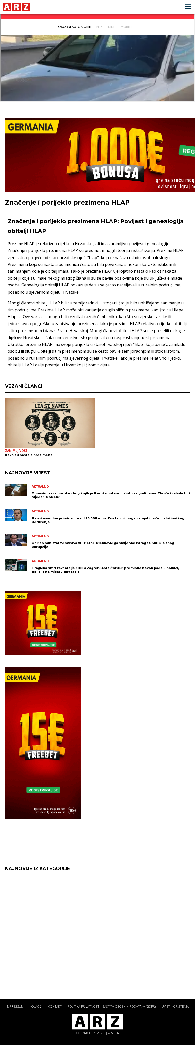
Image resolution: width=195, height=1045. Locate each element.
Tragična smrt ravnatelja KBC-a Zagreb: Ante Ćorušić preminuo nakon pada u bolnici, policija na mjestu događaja (105, 570)
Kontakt (55, 1006)
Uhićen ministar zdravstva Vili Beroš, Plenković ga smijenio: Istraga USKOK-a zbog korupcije (103, 545)
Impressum (15, 1006)
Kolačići (35, 1006)
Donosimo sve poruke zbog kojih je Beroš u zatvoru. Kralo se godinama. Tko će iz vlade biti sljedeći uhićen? (111, 495)
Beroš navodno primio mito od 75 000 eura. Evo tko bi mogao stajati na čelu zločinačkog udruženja (108, 520)
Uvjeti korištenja (175, 1006)
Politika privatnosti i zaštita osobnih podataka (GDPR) (112, 1006)
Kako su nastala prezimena (28, 455)
